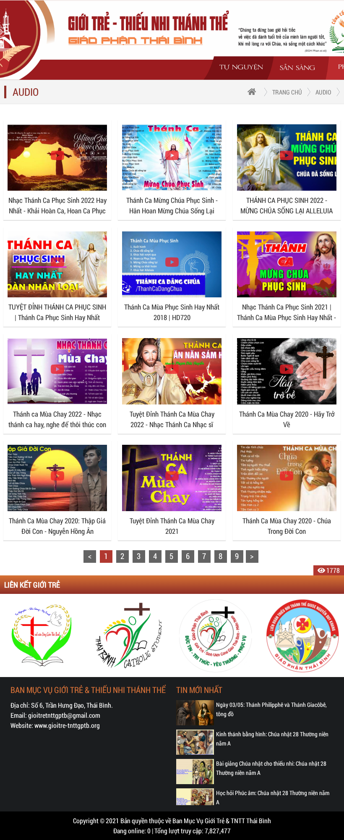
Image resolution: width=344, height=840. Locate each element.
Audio (323, 92)
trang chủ (287, 92)
